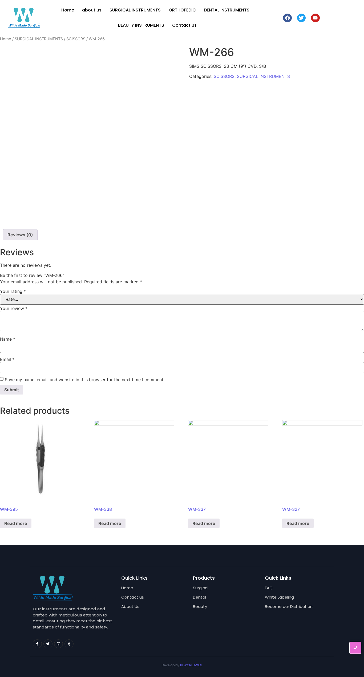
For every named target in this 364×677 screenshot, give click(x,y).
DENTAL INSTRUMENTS (226, 10)
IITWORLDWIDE (191, 665)
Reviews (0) (20, 234)
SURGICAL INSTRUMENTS (135, 10)
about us (92, 10)
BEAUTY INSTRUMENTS (141, 25)
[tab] (20, 234)
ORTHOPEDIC (182, 10)
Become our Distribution (289, 606)
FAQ (269, 588)
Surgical (200, 588)
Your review (13, 308)
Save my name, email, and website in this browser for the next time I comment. (84, 379)
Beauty (200, 606)
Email (7, 359)
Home (67, 10)
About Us (130, 606)
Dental (199, 597)
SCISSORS (75, 39)
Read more (15, 523)
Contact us (184, 25)
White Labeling (279, 597)
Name (7, 339)
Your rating (13, 291)
